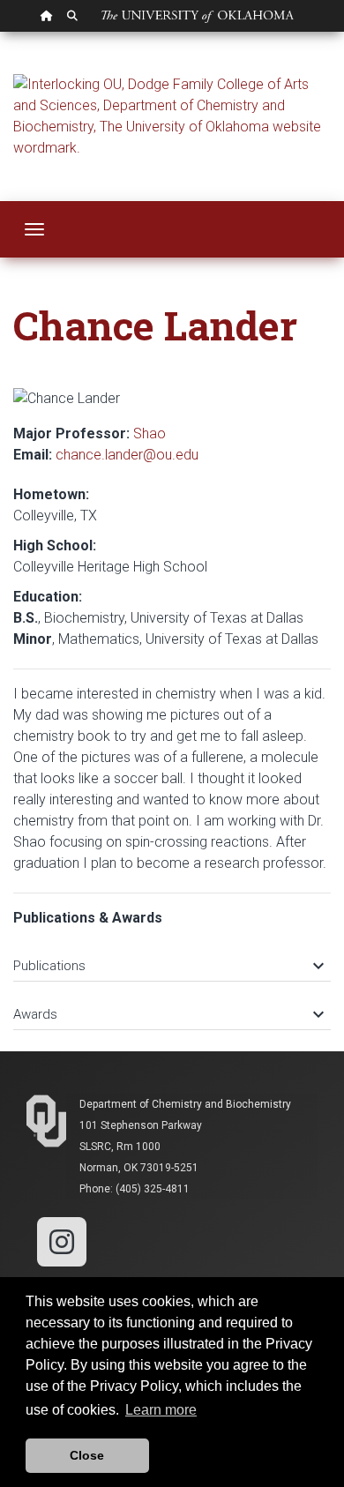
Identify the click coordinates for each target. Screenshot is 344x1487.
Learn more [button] (161, 1409)
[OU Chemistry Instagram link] (61, 1240)
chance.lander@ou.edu (127, 454)
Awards (167, 1014)
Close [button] (87, 1455)
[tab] (172, 957)
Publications (167, 965)
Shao (149, 433)
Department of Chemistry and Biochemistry (185, 1104)
